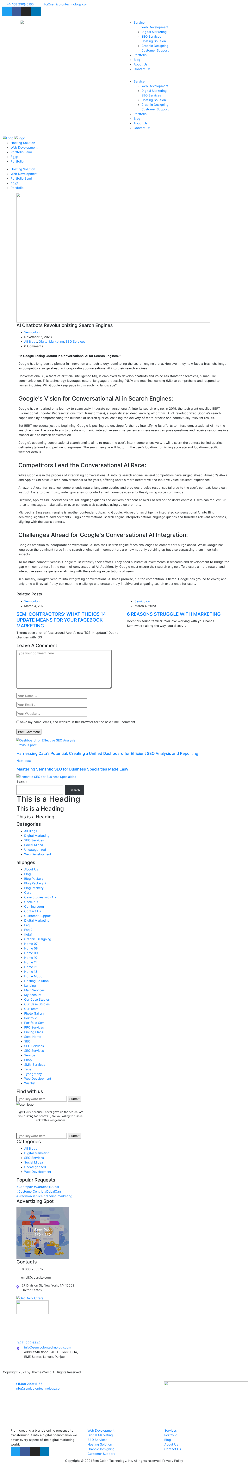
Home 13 (30, 972)
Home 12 (30, 967)
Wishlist (29, 1083)
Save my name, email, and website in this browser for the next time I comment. (78, 722)
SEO (27, 1041)
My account (32, 995)
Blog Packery (34, 879)
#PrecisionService (29, 1196)
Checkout (31, 902)
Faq (27, 925)
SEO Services (151, 36)
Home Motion (34, 976)
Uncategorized (35, 849)
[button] (186, 76)
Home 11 (30, 962)
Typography (33, 1074)
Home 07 (31, 944)
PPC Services (34, 1027)
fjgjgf (14, 157)
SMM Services (34, 1064)
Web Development (154, 27)
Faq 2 (28, 930)
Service (139, 22)
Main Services (34, 990)
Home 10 (30, 958)
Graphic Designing (154, 46)
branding (50, 1196)
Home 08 (31, 948)
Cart (27, 892)
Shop (28, 1060)
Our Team (31, 1009)
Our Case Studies (37, 999)
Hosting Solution (153, 41)
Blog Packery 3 (35, 888)
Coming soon (34, 906)
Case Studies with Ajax (41, 897)
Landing (30, 985)
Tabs (27, 1069)
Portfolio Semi (21, 152)
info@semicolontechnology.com (47, 1347)
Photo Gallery (34, 1013)
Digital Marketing (154, 32)
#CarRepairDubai (46, 1187)
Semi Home (32, 1037)
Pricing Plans (33, 1032)
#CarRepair (24, 1187)
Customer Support (155, 50)
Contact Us (142, 69)
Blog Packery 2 (35, 883)
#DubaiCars (53, 1191)
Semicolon (32, 332)
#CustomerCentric (29, 1191)
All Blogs (30, 341)
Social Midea (33, 845)
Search (21, 781)
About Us (140, 64)
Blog (137, 60)
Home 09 (31, 953)
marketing (65, 1196)
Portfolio (140, 55)
